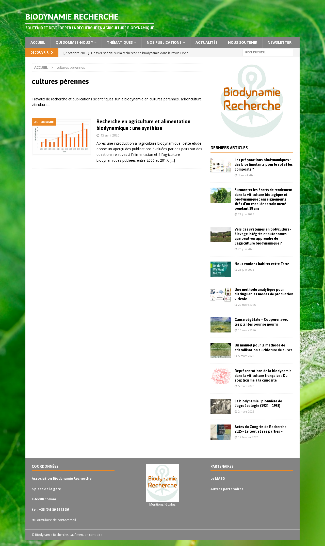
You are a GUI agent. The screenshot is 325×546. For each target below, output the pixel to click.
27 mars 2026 (247, 305)
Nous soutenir (242, 42)
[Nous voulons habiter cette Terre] (220, 269)
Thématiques (120, 42)
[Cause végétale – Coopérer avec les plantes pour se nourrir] (220, 324)
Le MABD (217, 478)
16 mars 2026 (247, 330)
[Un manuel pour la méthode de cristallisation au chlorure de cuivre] (220, 350)
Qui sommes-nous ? (74, 42)
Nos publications (164, 42)
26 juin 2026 (246, 249)
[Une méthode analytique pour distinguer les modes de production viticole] (220, 294)
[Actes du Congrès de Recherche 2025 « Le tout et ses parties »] (220, 432)
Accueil (37, 42)
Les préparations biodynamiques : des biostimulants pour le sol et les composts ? (264, 164)
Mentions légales (162, 504)
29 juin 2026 (246, 214)
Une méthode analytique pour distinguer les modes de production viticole (264, 294)
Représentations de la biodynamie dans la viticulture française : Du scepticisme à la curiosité (263, 375)
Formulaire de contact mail (56, 520)
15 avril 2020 (110, 135)
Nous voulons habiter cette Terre (262, 264)
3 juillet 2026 (246, 175)
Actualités (207, 42)
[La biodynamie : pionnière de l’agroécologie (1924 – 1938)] (220, 406)
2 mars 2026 (246, 411)
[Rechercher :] (267, 52)
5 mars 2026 (246, 356)
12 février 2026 (248, 437)
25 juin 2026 (246, 269)
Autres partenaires (226, 489)
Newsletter (279, 42)
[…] (172, 160)
